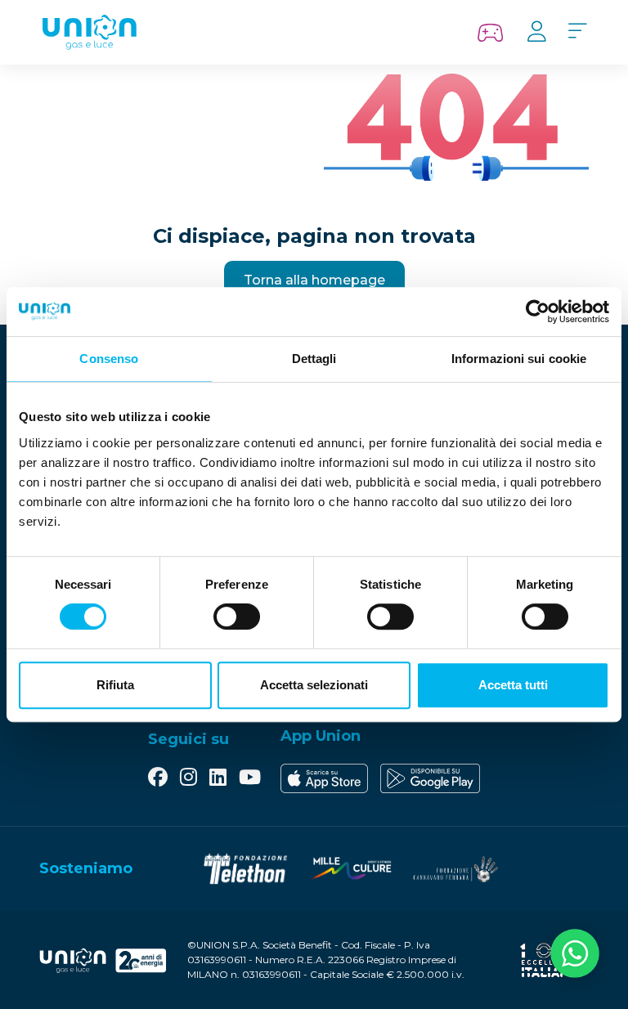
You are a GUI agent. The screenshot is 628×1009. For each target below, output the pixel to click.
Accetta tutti (513, 685)
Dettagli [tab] (314, 358)
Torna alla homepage (314, 280)
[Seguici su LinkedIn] (218, 778)
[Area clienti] (536, 32)
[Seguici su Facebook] (158, 778)
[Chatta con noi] (575, 956)
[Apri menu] (577, 32)
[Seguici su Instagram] (188, 778)
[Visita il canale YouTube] (250, 778)
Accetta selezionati (314, 685)
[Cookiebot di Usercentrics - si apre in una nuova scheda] (537, 311)
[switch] (236, 616)
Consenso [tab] (108, 358)
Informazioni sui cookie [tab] (518, 358)
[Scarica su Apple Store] (324, 778)
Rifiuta (115, 685)
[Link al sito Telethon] (245, 868)
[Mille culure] (350, 868)
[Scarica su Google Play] (430, 778)
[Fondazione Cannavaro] (454, 868)
